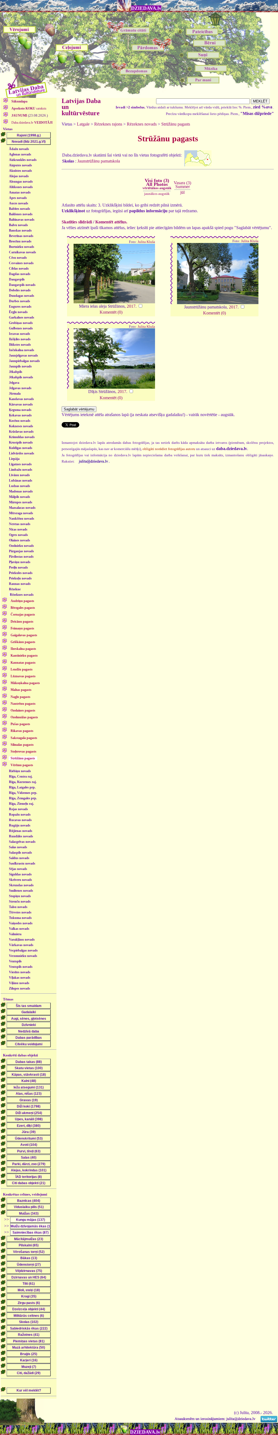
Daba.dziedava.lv (32, 122)
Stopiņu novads (20, 896)
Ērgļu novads (18, 312)
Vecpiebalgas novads (23, 950)
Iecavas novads (19, 334)
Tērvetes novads (20, 912)
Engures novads (20, 306)
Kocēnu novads (19, 421)
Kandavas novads (21, 399)
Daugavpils (17, 279)
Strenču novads (20, 901)
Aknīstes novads (20, 171)
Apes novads (18, 198)
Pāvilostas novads (21, 557)
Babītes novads (19, 209)
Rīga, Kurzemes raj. (23, 782)
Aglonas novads (20, 154)
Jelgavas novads (20, 388)
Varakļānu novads (22, 939)
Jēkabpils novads (21, 377)
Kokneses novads (21, 426)
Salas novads (18, 847)
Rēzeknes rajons (108, 124)
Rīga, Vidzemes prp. (23, 793)
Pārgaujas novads (21, 551)
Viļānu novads (19, 983)
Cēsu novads (18, 258)
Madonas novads (21, 491)
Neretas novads (19, 524)
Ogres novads (18, 535)
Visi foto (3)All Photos (157, 184)
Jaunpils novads (20, 366)
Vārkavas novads (21, 945)
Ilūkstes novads (20, 345)
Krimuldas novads (22, 437)
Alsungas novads (21, 181)
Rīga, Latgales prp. (22, 787)
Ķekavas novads (20, 415)
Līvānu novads (19, 475)
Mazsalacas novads (22, 508)
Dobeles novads (20, 290)
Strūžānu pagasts (175, 124)
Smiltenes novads (21, 891)
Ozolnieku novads (21, 546)
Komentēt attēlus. (111, 222)
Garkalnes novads (21, 317)
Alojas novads (19, 176)
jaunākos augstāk (157, 194)
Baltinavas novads (21, 220)
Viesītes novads (19, 972)
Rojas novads (18, 809)
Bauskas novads (20, 230)
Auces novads (18, 203)
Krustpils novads (21, 442)
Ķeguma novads (20, 410)
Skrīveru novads (20, 880)
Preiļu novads (18, 567)
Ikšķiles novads (20, 339)
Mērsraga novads (21, 513)
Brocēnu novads (20, 241)
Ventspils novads (21, 967)
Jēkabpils (15, 372)
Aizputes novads (20, 165)
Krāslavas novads (21, 431)
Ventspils (15, 961)
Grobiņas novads (21, 323)
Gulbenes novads (21, 328)
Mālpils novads (19, 497)
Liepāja (14, 459)
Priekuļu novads (20, 578)
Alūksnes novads (21, 187)
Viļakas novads (19, 977)
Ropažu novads (20, 814)
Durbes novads (19, 301)
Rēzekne (15, 589)
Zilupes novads (19, 988)
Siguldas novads (20, 874)
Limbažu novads (20, 470)
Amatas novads (20, 192)
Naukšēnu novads (21, 518)
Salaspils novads (20, 852)
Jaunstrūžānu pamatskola (98, 161)
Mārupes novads (20, 502)
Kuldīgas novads (20, 448)
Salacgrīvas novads (22, 842)
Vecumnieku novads (23, 956)
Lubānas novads (20, 480)
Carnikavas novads (22, 252)
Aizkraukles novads (23, 160)
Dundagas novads (21, 296)
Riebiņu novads (20, 771)
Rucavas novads (20, 820)
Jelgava (14, 383)
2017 (131, 306)
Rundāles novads (21, 836)
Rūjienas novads (20, 831)
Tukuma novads (20, 918)
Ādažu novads (19, 149)
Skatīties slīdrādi (77, 222)
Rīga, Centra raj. (21, 776)
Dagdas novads (19, 274)
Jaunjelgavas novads (23, 355)
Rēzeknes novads (22, 595)
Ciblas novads (19, 268)
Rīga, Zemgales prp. (23, 798)
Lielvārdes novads (21, 453)
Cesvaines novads (21, 263)
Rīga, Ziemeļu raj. (21, 804)
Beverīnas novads (21, 236)
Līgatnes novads (20, 464)
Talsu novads (18, 907)
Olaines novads (19, 540)
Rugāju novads (19, 825)
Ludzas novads (19, 486)
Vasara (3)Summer (182, 184)
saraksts (28, 108)
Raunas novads (20, 584)
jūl (182, 192)
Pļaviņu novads (19, 562)
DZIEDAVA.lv (146, 8)
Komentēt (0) (111, 312)
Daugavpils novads (22, 285)
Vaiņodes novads (21, 923)
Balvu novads (18, 225)
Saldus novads (19, 858)
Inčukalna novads (21, 350)
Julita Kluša (146, 242)
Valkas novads (19, 929)
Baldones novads (21, 214)
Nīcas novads (18, 529)
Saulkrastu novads (22, 863)
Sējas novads (18, 869)
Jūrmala (15, 393)
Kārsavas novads (21, 404)
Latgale (83, 124)
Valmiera (15, 934)
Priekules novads (21, 573)
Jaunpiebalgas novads (24, 361)
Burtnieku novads (21, 247)
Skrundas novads (21, 885)
